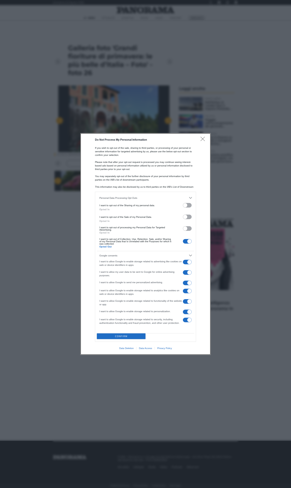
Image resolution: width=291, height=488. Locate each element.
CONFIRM (121, 336)
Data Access (145, 348)
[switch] (187, 205)
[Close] (204, 140)
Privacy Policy (164, 348)
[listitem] (145, 198)
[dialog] (145, 244)
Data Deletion (126, 348)
